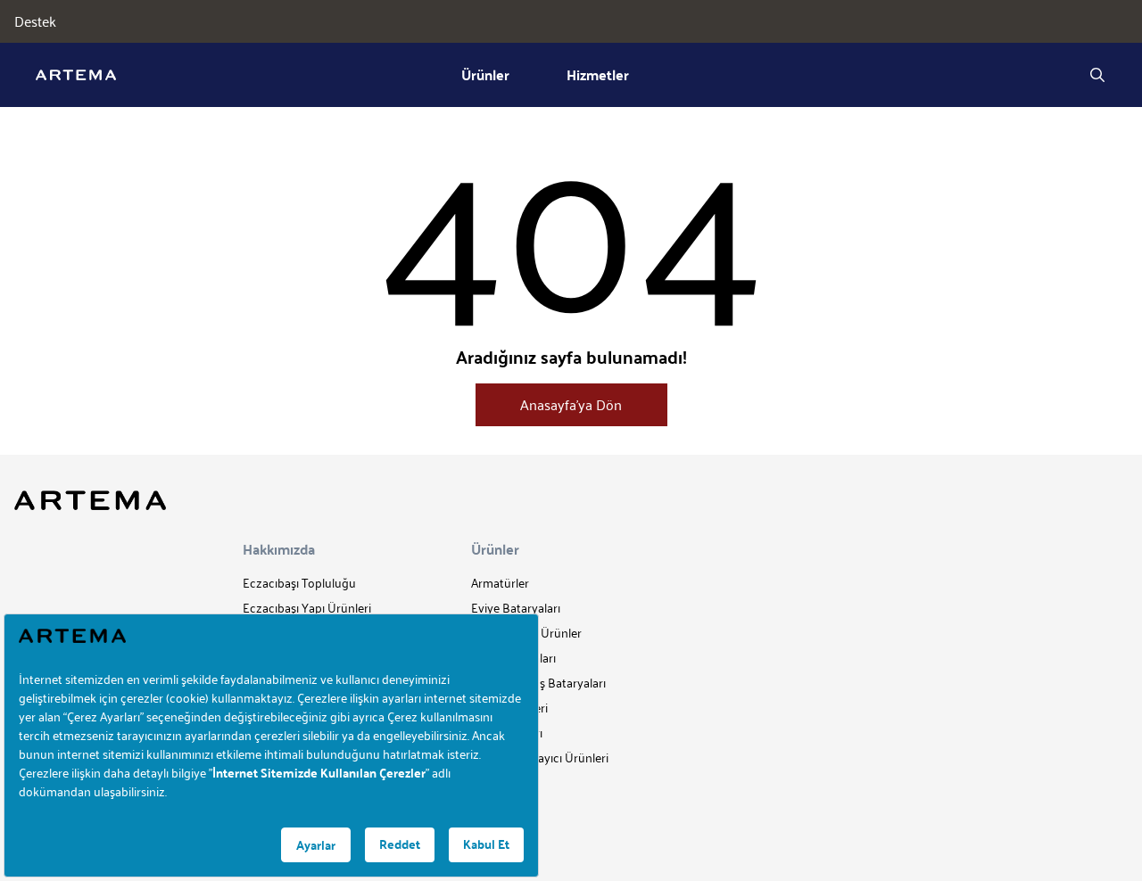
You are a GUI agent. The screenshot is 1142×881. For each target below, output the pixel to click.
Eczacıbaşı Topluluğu (299, 583)
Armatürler (500, 583)
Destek (35, 21)
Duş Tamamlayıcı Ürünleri (539, 757)
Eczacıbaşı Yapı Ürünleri (307, 608)
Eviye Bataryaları (515, 608)
